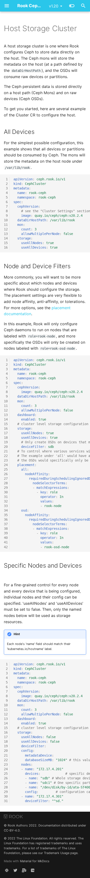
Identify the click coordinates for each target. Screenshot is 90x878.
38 (6, 528)
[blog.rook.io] (32, 870)
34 (6, 510)
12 (6, 229)
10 (6, 220)
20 (6, 447)
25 (6, 469)
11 (6, 225)
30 (6, 492)
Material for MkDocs (34, 861)
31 (6, 497)
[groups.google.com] (24, 870)
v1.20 (53, 6)
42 (6, 547)
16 (6, 247)
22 (6, 456)
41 (6, 542)
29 (6, 488)
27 (6, 478)
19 (6, 442)
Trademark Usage (56, 853)
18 (6, 437)
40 (6, 538)
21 (6, 451)
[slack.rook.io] (7, 870)
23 (6, 460)
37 (6, 524)
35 (6, 515)
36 (6, 519)
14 (6, 238)
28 (6, 483)
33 (6, 506)
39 (6, 533)
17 (6, 433)
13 (6, 234)
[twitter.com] (15, 870)
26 (6, 474)
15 (6, 243)
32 (6, 501)
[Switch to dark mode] (72, 6)
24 (6, 465)
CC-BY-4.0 (12, 830)
